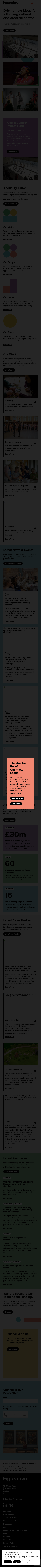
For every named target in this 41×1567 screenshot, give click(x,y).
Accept (8, 1562)
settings (24, 1558)
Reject (17, 1562)
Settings (26, 1562)
